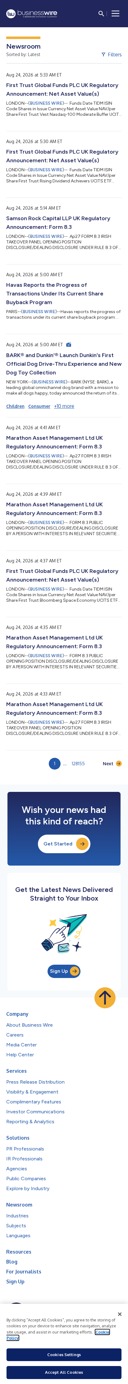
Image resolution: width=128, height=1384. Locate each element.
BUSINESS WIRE (46, 103)
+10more (64, 406)
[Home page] (31, 13)
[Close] (120, 1314)
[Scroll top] (105, 997)
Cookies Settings (64, 1354)
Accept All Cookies (64, 1372)
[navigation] (115, 13)
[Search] (101, 13)
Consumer (39, 406)
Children (15, 406)
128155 (78, 763)
